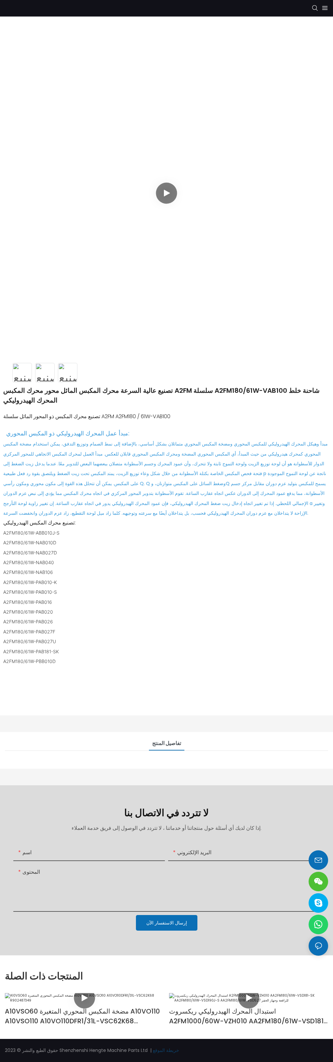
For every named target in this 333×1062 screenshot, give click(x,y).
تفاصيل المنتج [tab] (166, 743)
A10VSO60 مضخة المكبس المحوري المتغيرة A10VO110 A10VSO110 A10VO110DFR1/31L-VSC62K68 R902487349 (82, 1016)
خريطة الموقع (166, 1050)
